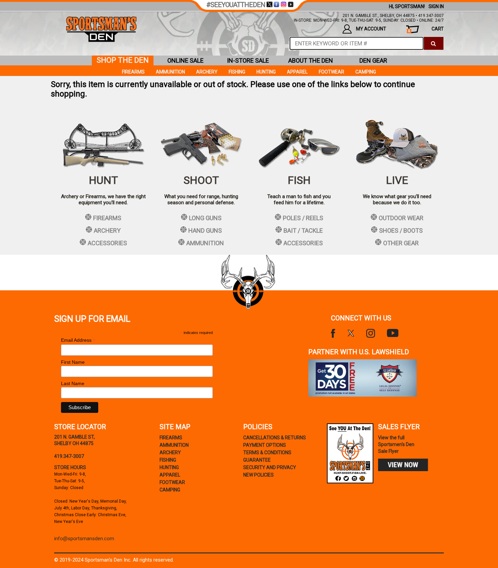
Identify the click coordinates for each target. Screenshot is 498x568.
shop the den (123, 60)
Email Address (78, 340)
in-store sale (248, 60)
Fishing (237, 72)
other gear (401, 242)
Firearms (133, 72)
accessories (107, 242)
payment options (264, 445)
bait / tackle (303, 230)
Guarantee (257, 460)
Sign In (436, 6)
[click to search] (433, 43)
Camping (365, 72)
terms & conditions (267, 452)
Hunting (266, 72)
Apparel (297, 72)
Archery (206, 72)
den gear (373, 60)
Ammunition (170, 72)
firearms (107, 217)
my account (371, 28)
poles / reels (303, 217)
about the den (310, 60)
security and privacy (269, 467)
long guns (205, 217)
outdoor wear (401, 217)
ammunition (205, 242)
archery (107, 230)
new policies (258, 475)
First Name (73, 362)
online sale (185, 60)
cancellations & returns (274, 437)
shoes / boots (401, 230)
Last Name (72, 383)
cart (426, 29)
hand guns (205, 230)
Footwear (331, 72)
